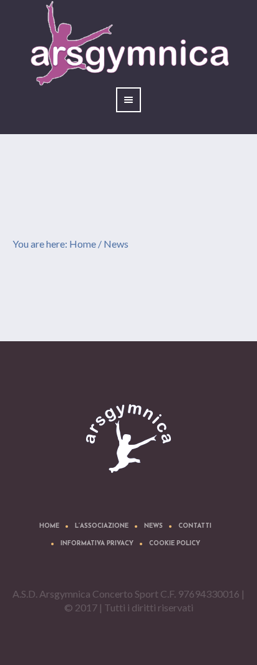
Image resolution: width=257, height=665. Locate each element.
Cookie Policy (174, 543)
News (153, 526)
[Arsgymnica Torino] (128, 439)
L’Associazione (101, 526)
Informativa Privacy (97, 543)
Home (82, 244)
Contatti (194, 526)
